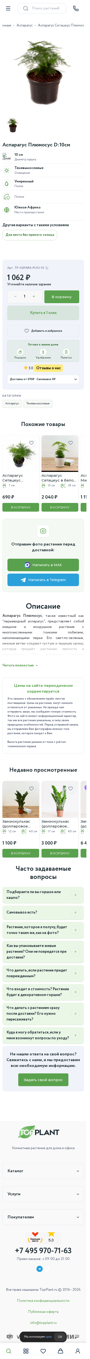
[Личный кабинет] (77, 1351)
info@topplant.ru (43, 1323)
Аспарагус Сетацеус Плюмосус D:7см (19, 478)
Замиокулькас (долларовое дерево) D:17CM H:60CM (57, 824)
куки (49, 1337)
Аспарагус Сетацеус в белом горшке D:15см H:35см (59, 478)
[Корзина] (60, 1351)
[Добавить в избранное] (31, 443)
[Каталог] (26, 1351)
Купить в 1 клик (43, 313)
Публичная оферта (43, 1312)
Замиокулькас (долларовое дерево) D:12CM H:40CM (18, 824)
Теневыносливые (37, 403)
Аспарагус (25, 25)
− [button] (15, 297)
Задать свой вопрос (43, 1079)
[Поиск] (8, 1351)
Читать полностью (18, 665)
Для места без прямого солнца (30, 234)
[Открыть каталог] (8, 8)
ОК (60, 1337)
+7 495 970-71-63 (43, 1251)
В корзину (62, 296)
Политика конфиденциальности (43, 1300)
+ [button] (34, 297)
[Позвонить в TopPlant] (76, 8)
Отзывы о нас (48, 368)
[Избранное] (43, 1351)
